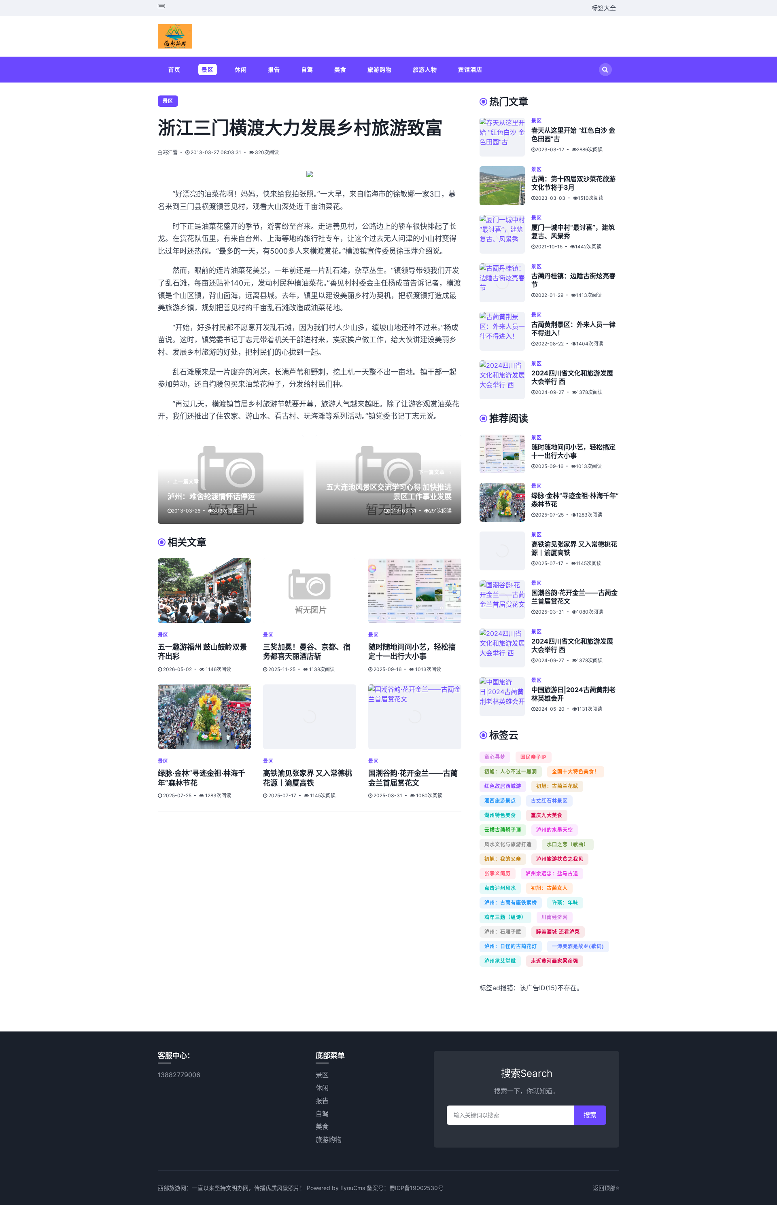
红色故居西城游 (502, 786)
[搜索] (605, 69)
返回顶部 (604, 1187)
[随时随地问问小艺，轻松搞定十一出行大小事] (414, 590)
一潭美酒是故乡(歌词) (578, 946)
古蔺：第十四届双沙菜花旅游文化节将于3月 (573, 183)
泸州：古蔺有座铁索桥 (510, 903)
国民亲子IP (533, 757)
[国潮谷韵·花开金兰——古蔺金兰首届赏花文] (414, 716)
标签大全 (604, 8)
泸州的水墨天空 (554, 830)
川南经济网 (554, 917)
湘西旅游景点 (500, 801)
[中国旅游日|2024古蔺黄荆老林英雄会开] (505, 696)
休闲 (241, 69)
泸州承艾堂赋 (500, 961)
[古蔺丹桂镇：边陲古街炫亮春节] (505, 282)
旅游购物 (379, 69)
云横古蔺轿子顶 (502, 830)
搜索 (590, 1115)
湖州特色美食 (500, 815)
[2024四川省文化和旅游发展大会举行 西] (505, 379)
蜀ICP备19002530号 (416, 1187)
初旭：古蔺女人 (549, 888)
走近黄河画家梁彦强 (554, 961)
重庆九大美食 (547, 815)
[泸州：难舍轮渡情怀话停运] (231, 479)
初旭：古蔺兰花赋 (557, 786)
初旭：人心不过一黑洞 (510, 772)
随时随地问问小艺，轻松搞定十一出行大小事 (573, 451)
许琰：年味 (565, 903)
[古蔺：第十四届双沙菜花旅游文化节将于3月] (505, 185)
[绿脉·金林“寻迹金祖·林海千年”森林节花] (204, 716)
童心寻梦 (494, 757)
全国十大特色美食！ (575, 772)
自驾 (307, 69)
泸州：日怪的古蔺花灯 (510, 946)
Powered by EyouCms (335, 1187)
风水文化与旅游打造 (508, 844)
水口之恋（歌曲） (568, 844)
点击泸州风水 (500, 888)
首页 (174, 69)
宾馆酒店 (470, 69)
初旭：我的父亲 (502, 859)
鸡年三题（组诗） (505, 917)
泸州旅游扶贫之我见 (560, 859)
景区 (208, 69)
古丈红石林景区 (549, 801)
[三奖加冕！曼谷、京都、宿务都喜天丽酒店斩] (309, 590)
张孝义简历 (497, 873)
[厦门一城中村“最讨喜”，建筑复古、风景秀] (505, 234)
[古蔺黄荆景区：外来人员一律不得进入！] (505, 331)
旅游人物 (425, 69)
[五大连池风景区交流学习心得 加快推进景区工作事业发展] (388, 479)
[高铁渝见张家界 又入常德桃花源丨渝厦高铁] (309, 716)
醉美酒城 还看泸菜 (558, 932)
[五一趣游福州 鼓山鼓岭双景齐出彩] (204, 590)
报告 (274, 69)
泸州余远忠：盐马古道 (552, 873)
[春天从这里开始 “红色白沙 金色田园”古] (505, 137)
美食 (340, 69)
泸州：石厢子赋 (502, 932)
